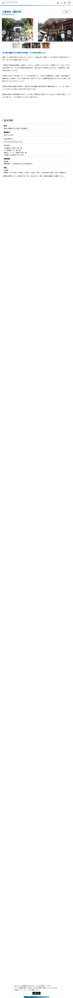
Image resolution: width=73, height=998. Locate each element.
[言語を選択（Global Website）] (58, 3)
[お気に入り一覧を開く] (61, 3)
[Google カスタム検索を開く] (65, 3)
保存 (66, 12)
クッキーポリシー (23, 990)
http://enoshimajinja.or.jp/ (13, 141)
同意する (36, 993)
